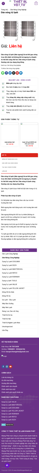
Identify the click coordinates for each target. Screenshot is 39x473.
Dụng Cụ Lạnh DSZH (9, 265)
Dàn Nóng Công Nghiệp (18, 10)
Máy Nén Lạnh (7, 307)
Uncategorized (7, 326)
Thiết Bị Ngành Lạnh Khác (11, 323)
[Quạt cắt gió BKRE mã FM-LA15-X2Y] (29, 131)
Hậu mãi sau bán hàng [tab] (10, 163)
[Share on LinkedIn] (20, 73)
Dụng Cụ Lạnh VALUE (9, 284)
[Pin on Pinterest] (17, 73)
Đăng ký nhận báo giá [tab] (9, 159)
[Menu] (3, 3)
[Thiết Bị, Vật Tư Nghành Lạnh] (20, 3)
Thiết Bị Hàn (6, 319)
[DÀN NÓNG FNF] (9, 131)
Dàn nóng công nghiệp (13, 68)
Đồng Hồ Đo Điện (8, 292)
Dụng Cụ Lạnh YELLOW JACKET (13, 288)
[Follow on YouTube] (10, 366)
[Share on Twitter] (10, 73)
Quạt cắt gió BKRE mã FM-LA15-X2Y (29, 143)
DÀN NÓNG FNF (10, 142)
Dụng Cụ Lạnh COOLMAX (11, 261)
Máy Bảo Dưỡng (7, 303)
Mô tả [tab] (4, 155)
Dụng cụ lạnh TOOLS (9, 281)
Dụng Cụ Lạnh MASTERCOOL (12, 269)
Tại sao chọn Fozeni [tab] (9, 167)
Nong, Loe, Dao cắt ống (10, 311)
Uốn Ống (5, 330)
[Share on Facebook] (6, 73)
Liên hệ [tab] (4, 171)
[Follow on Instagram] (7, 366)
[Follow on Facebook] (3, 366)
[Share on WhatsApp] (2, 73)
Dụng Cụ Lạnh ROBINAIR (11, 277)
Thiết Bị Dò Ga (7, 315)
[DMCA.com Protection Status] (8, 425)
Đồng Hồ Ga (6, 296)
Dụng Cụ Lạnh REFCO (9, 273)
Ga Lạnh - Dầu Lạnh (9, 300)
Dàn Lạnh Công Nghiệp (10, 254)
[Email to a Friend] (13, 73)
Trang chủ (4, 10)
